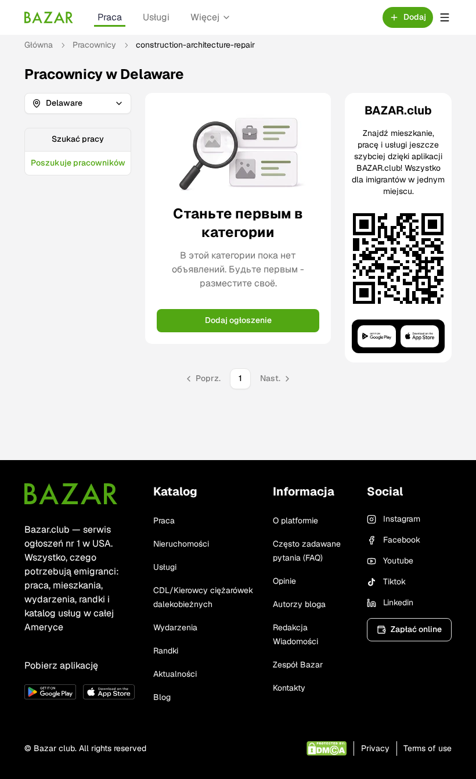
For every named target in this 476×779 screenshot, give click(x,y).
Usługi (156, 17)
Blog (162, 697)
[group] (77, 151)
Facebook (401, 539)
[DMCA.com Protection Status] (326, 748)
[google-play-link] (50, 692)
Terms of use (427, 748)
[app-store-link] (109, 692)
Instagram (401, 519)
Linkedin (398, 602)
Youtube (398, 560)
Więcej (204, 17)
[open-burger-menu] (445, 17)
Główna (38, 45)
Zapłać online (416, 629)
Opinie (284, 581)
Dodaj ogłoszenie (238, 320)
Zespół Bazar (298, 664)
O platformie (295, 520)
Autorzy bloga (299, 604)
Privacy (375, 748)
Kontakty (289, 688)
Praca (110, 17)
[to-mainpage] (70, 493)
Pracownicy (94, 45)
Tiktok (394, 581)
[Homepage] (48, 17)
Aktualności (175, 674)
